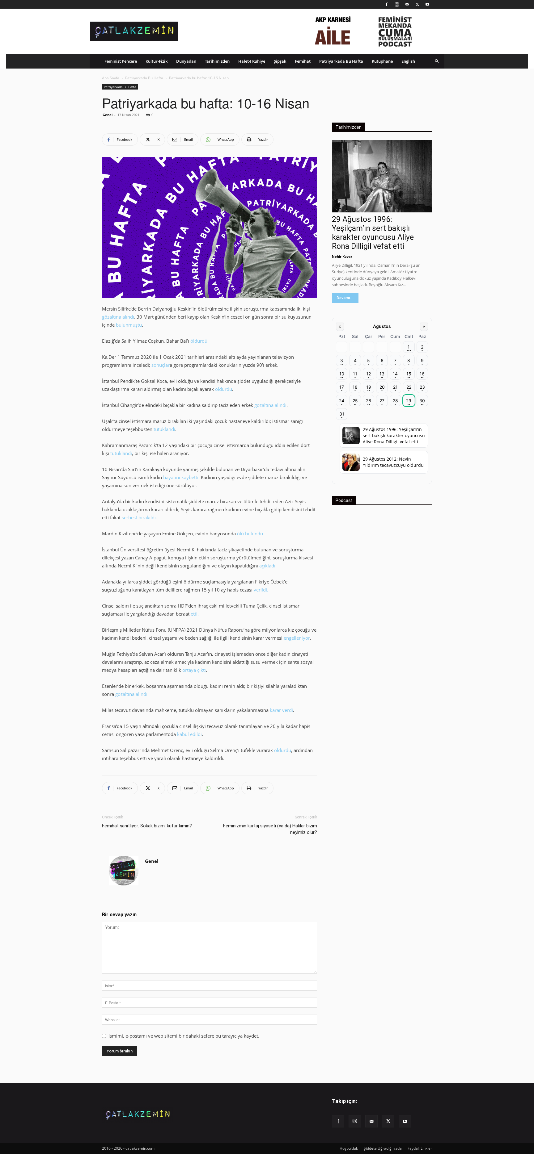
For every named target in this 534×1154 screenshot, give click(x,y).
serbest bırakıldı (139, 517)
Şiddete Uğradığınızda (383, 1148)
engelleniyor (297, 638)
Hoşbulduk (349, 1148)
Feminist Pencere (120, 61)
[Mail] (407, 4)
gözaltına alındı (118, 317)
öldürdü (198, 341)
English (408, 61)
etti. (195, 614)
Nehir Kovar (342, 256)
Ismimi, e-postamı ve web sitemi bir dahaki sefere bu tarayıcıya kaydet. (183, 1036)
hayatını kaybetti (180, 477)
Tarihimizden (217, 61)
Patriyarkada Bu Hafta (341, 61)
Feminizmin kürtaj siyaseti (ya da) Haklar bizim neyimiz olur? (270, 829)
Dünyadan (186, 61)
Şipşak (280, 61)
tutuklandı (164, 429)
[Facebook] (386, 4)
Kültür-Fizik (156, 61)
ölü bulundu (250, 533)
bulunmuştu (129, 325)
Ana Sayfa (110, 78)
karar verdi (281, 710)
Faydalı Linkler (420, 1148)
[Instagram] (396, 4)
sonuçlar (160, 365)
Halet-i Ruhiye (251, 61)
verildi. (261, 590)
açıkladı (267, 565)
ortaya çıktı (194, 670)
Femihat (303, 61)
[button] (437, 61)
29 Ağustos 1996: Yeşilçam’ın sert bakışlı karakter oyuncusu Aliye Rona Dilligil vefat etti (373, 233)
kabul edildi (189, 734)
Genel (107, 114)
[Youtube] (427, 4)
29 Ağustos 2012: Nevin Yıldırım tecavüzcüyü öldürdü (393, 462)
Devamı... (345, 297)
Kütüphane (382, 61)
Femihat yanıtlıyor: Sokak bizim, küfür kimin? (147, 826)
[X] (417, 4)
